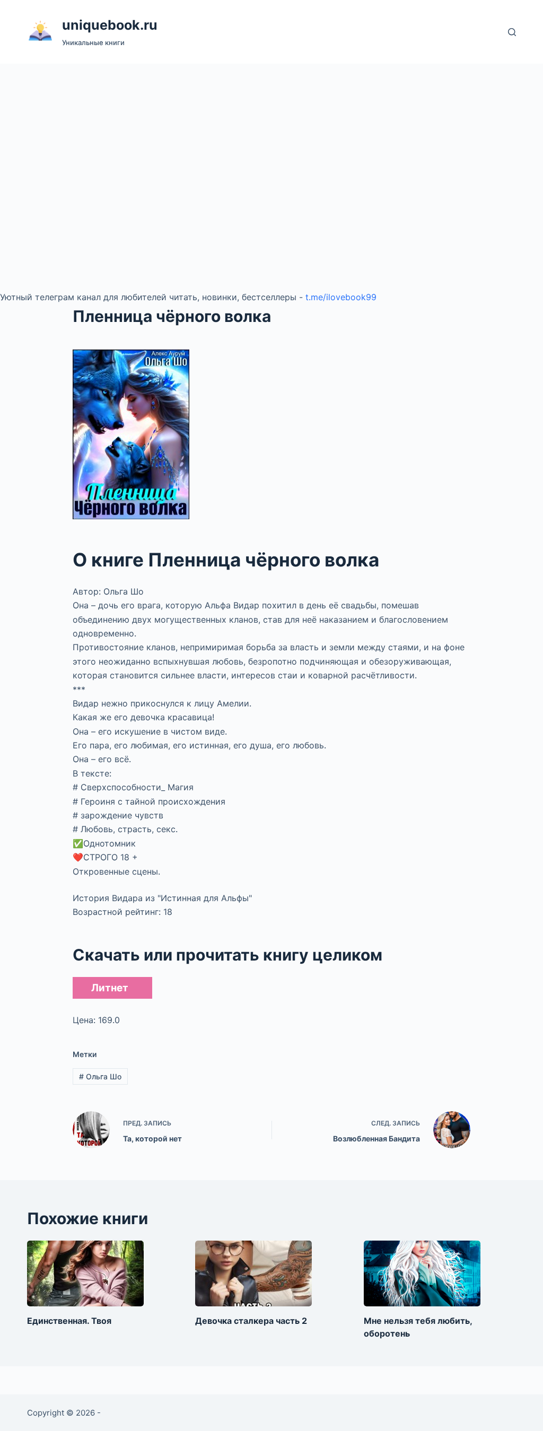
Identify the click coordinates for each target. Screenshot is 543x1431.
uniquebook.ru (109, 25)
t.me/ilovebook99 (340, 297)
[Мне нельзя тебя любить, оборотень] (422, 1273)
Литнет (109, 988)
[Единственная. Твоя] (85, 1273)
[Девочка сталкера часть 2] (253, 1273)
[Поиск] (512, 32)
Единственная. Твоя (69, 1320)
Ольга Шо (100, 1076)
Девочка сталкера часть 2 (251, 1320)
